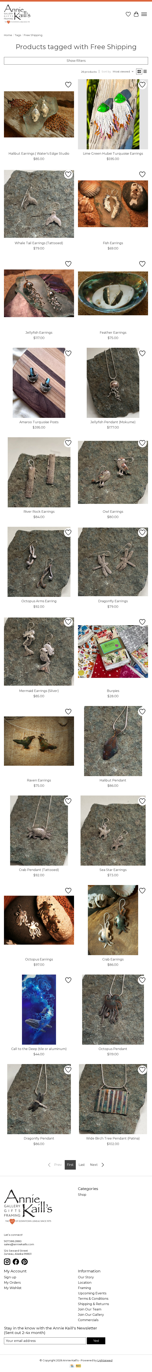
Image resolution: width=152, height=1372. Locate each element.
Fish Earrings (113, 243)
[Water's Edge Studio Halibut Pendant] (113, 741)
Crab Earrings (113, 959)
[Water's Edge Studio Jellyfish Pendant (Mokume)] (113, 383)
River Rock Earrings (39, 512)
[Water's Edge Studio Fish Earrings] (113, 204)
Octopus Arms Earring (39, 601)
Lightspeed (104, 1360)
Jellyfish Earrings (39, 332)
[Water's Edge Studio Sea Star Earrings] (113, 831)
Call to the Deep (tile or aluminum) (39, 1049)
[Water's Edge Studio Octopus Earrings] (39, 920)
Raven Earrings (39, 780)
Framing (84, 1288)
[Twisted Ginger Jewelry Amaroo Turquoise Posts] (39, 383)
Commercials (88, 1320)
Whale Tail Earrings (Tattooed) (39, 243)
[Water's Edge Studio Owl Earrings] (113, 472)
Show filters (76, 61)
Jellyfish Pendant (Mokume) (113, 422)
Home (8, 35)
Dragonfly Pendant (39, 1138)
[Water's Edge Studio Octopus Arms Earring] (39, 562)
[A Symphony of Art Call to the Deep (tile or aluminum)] (39, 1010)
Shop (82, 1195)
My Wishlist (13, 1288)
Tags (18, 35)
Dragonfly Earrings (113, 601)
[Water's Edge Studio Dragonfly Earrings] (113, 562)
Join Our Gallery (91, 1315)
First (70, 1165)
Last (82, 1165)
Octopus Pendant (113, 1049)
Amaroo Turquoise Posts (38, 422)
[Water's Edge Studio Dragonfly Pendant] (39, 1099)
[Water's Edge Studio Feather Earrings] (113, 293)
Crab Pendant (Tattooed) (39, 870)
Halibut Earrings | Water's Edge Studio (39, 153)
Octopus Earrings (39, 959)
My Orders (12, 1282)
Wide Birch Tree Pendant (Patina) (113, 1138)
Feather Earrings (113, 332)
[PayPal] (78, 1366)
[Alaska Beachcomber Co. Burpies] (113, 651)
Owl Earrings (113, 512)
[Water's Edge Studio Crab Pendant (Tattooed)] (39, 831)
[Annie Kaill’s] (17, 14)
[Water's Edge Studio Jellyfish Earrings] (39, 293)
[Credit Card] (71, 1366)
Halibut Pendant (113, 780)
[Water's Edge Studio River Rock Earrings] (39, 472)
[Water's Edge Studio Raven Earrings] (39, 741)
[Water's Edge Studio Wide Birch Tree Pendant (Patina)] (113, 1099)
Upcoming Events (92, 1293)
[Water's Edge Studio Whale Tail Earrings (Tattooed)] (39, 204)
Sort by (106, 71)
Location (84, 1282)
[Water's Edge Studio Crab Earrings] (113, 920)
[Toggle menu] (144, 14)
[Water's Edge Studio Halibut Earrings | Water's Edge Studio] (39, 114)
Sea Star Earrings (113, 870)
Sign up (10, 1277)
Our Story (86, 1277)
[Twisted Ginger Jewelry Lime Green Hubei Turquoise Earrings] (113, 114)
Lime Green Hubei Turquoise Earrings (113, 153)
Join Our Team (89, 1309)
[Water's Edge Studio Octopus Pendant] (113, 1010)
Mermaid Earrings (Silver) (39, 691)
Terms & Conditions (93, 1299)
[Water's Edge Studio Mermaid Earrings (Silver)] (39, 651)
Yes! (96, 1341)
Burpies (113, 691)
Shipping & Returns (93, 1304)
